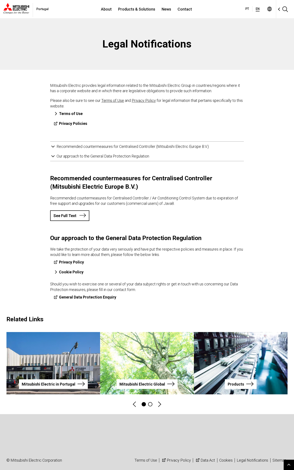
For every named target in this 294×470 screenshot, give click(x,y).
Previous (135, 404)
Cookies (226, 460)
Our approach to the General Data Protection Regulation (103, 156)
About (106, 9)
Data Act (208, 460)
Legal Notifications (252, 460)
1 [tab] (144, 404)
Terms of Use (146, 460)
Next (159, 404)
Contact (185, 9)
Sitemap (279, 460)
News (166, 9)
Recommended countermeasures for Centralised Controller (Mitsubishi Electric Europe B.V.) (133, 146)
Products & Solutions (136, 9)
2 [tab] (150, 404)
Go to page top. (289, 465)
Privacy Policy (179, 460)
